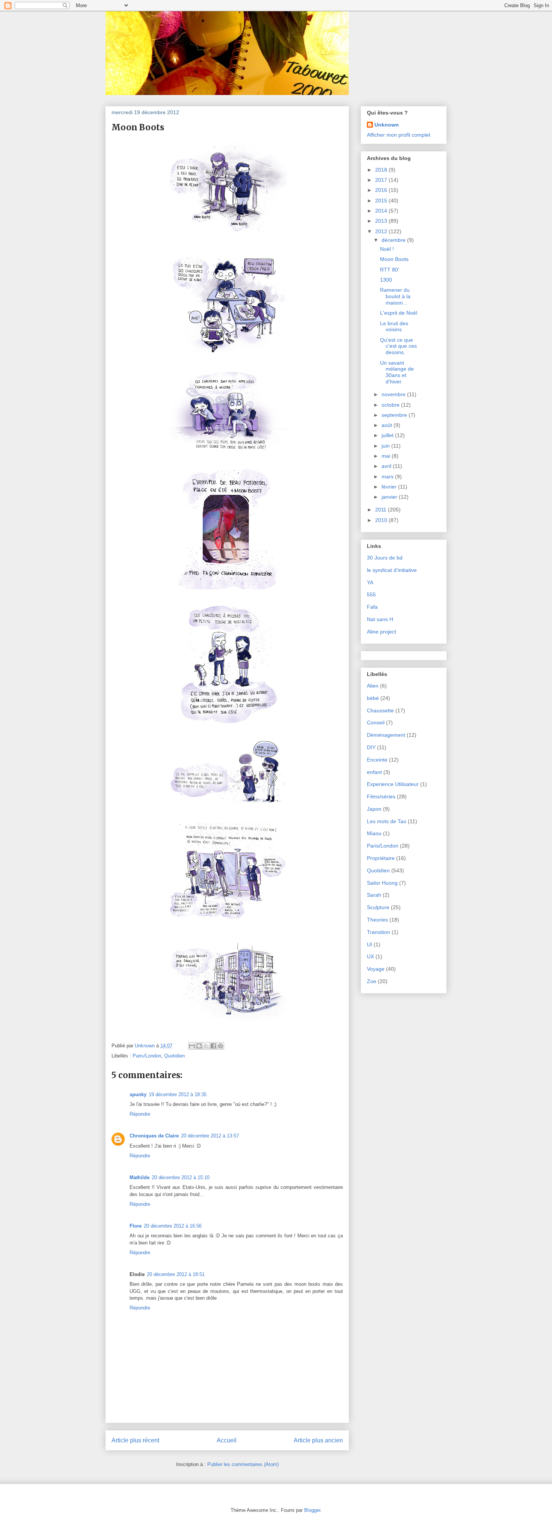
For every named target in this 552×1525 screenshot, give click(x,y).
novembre (394, 394)
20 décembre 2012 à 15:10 (181, 1177)
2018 (382, 170)
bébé (373, 698)
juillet (388, 435)
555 (371, 594)
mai (387, 456)
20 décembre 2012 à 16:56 (173, 1226)
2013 (382, 221)
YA (370, 582)
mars (388, 477)
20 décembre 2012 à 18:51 (176, 1274)
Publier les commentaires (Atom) (243, 1464)
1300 (386, 280)
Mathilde (139, 1177)
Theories (377, 920)
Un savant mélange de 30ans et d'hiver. (397, 372)
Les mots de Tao (386, 821)
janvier (390, 497)
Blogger (312, 1510)
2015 (382, 201)
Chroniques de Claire (154, 1136)
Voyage (376, 969)
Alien (373, 686)
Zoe (371, 981)
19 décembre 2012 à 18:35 (178, 1094)
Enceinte (377, 760)
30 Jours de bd (385, 558)
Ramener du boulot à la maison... (395, 296)
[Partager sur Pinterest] (220, 1046)
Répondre (140, 1114)
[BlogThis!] (199, 1046)
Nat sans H (380, 619)
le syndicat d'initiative (392, 570)
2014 (382, 211)
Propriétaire (381, 858)
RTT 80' (389, 270)
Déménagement (386, 735)
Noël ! (387, 249)
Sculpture (378, 907)
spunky (138, 1094)
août (388, 425)
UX (370, 956)
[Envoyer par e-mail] (192, 1046)
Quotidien (174, 1056)
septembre (395, 415)
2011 (381, 510)
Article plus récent (135, 1440)
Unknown (386, 125)
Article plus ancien (318, 1440)
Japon (374, 809)
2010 (382, 520)
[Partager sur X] (206, 1046)
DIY (371, 747)
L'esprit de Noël (398, 313)
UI (369, 944)
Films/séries (381, 796)
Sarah (374, 895)
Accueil (227, 1440)
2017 (382, 180)
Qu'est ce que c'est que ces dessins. (398, 346)
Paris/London (147, 1056)
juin (386, 446)
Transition (378, 932)
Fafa (372, 607)
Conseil (376, 723)
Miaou (374, 833)
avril (387, 466)
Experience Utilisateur (393, 784)
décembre (394, 240)
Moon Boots (394, 259)
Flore (136, 1226)
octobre (391, 405)
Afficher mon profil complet (398, 135)
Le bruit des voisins (394, 326)
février (390, 487)
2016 (382, 190)
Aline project (381, 632)
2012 (382, 231)
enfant (374, 772)
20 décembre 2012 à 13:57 (210, 1136)
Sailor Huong (382, 883)
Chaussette (380, 710)
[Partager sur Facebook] (213, 1046)
